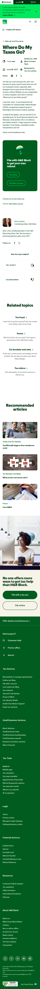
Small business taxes (11, 731)
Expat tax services (10, 707)
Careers (6, 925)
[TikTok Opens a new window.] (5, 958)
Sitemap (6, 897)
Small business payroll (12, 738)
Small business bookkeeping (14, 735)
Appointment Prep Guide (13, 780)
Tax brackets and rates (20, 349)
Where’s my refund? (11, 790)
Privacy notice (8, 818)
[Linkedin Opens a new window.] (30, 958)
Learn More (8, 15)
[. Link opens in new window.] (10, 984)
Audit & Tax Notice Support (14, 704)
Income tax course (10, 932)
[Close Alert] (36, 11)
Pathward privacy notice (12, 824)
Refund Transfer (9, 856)
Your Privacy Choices (27, 984)
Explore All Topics (13, 30)
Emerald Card (8, 852)
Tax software (8, 690)
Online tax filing (9, 680)
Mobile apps (7, 769)
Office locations (9, 890)
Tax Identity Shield (10, 700)
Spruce (5, 849)
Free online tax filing (11, 687)
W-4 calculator (8, 793)
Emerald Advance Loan (12, 859)
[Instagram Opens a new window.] (17, 958)
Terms (5, 814)
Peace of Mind (8, 697)
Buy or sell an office (10, 928)
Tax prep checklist (10, 776)
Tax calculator (8, 773)
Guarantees (7, 945)
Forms (20, 333)
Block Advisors (9, 728)
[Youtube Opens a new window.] (23, 958)
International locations (12, 894)
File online (13, 175)
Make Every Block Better (12, 922)
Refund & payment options (13, 783)
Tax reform (20, 368)
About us (6, 918)
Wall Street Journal (16, 204)
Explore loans (8, 846)
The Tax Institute (30, 71)
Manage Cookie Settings (13, 821)
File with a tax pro (16, 183)
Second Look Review (11, 693)
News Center (8, 935)
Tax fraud (20, 317)
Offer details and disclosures (15, 621)
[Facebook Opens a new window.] (11, 958)
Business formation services (14, 742)
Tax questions (8, 887)
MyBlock (6, 766)
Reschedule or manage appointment (17, 677)
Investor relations (10, 938)
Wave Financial (9, 745)
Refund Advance (9, 862)
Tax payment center (11, 786)
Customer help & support (13, 884)
